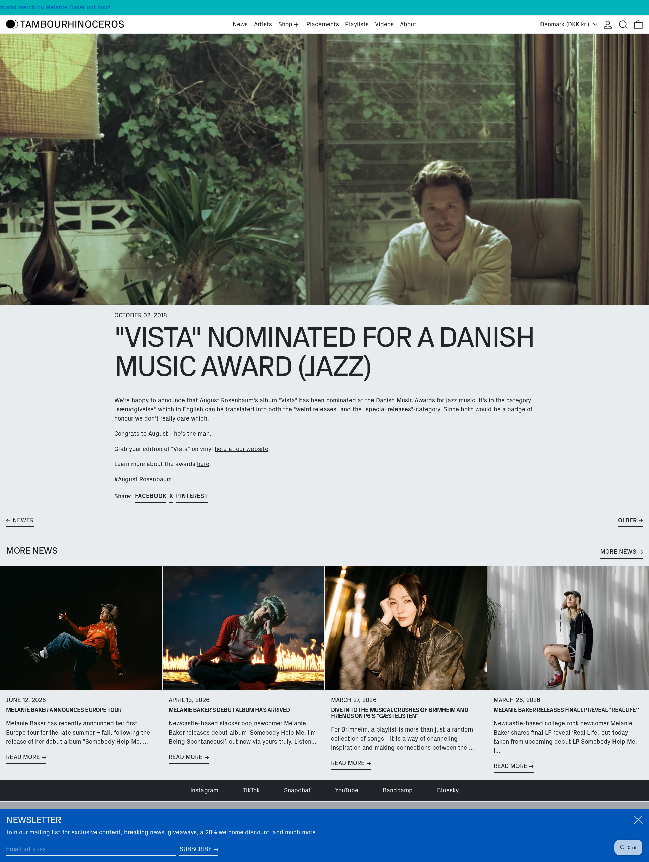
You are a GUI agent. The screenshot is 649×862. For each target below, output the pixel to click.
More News (618, 551)
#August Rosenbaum (143, 479)
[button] (623, 24)
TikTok (251, 790)
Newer (23, 520)
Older (627, 520)
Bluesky (448, 790)
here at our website (241, 449)
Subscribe (195, 849)
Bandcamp (398, 790)
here (203, 464)
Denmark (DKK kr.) (565, 24)
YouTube (346, 790)
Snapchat (297, 790)
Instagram (204, 790)
